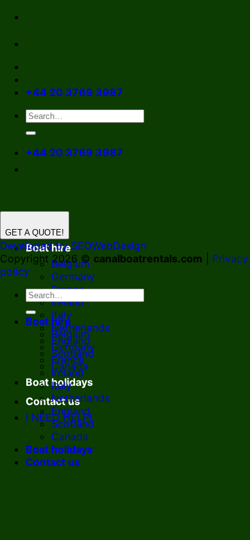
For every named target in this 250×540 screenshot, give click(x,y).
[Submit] (31, 133)
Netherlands (80, 398)
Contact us (53, 462)
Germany (73, 276)
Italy (61, 385)
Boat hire (48, 321)
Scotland (72, 423)
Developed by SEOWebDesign (73, 245)
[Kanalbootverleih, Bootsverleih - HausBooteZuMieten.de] (63, 43)
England (70, 410)
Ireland (67, 302)
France (67, 359)
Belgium (70, 334)
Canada (69, 436)
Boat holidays (59, 449)
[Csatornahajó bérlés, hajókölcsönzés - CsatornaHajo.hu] (36, 43)
